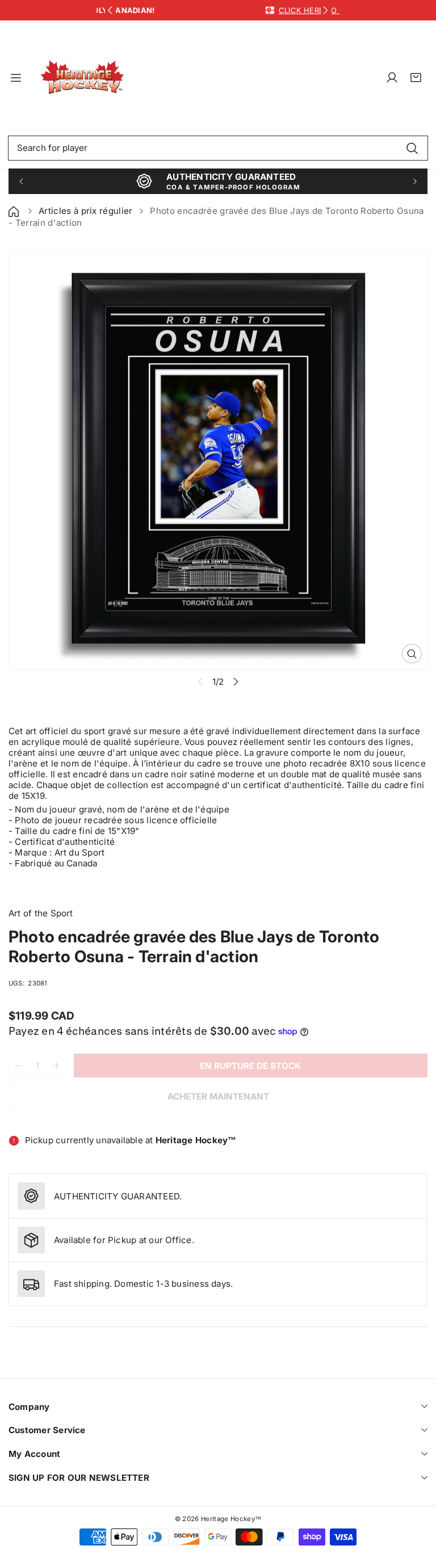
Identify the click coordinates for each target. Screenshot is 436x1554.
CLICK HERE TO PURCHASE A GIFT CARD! (265, 10)
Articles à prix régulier (86, 210)
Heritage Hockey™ (231, 1519)
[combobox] (218, 148)
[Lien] (82, 77)
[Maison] (15, 210)
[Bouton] (110, 10)
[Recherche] (412, 148)
